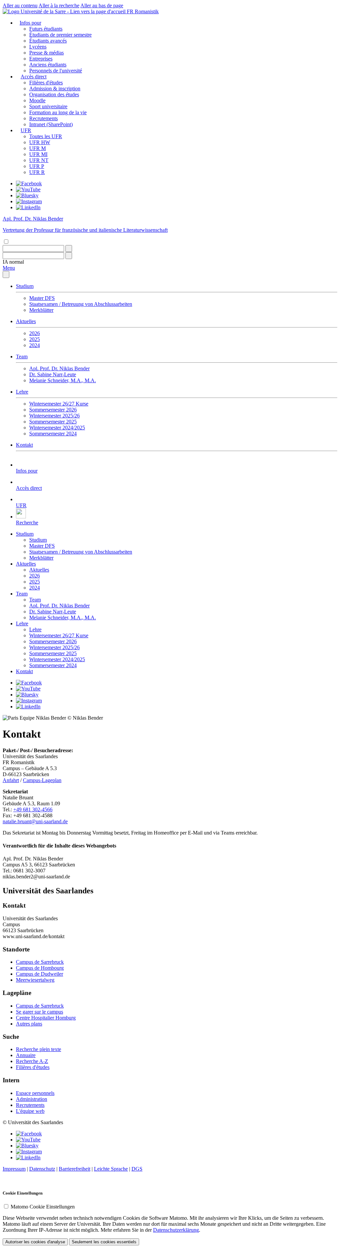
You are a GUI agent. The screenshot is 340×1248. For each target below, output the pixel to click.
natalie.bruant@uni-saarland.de (35, 821)
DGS (136, 1169)
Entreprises (40, 58)
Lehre (22, 392)
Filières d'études (46, 82)
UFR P (36, 166)
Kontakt (24, 445)
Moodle (37, 100)
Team (22, 356)
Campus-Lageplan (42, 780)
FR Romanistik (143, 11)
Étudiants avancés (48, 41)
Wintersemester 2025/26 (54, 415)
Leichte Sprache (111, 1169)
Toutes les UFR (45, 136)
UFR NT (38, 160)
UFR (26, 130)
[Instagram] (29, 201)
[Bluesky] (27, 195)
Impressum (14, 1169)
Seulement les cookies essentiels (104, 1241)
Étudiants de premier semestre (60, 35)
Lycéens (37, 46)
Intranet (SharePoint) (51, 124)
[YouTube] (28, 189)
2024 (34, 345)
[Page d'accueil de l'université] (65, 11)
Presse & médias (46, 52)
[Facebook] (29, 183)
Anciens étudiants (47, 64)
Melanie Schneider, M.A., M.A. (62, 380)
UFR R (37, 172)
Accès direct (33, 76)
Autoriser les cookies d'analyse (35, 1241)
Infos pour (30, 23)
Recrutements (43, 118)
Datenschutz (42, 1169)
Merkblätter (41, 310)
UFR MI (38, 154)
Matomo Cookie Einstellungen (43, 1206)
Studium (25, 286)
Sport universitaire (48, 106)
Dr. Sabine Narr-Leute (52, 374)
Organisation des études (54, 94)
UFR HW (39, 142)
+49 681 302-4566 (32, 809)
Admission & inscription (54, 88)
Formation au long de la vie (58, 112)
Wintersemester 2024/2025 (57, 427)
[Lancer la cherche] (68, 248)
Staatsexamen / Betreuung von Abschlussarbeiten (80, 304)
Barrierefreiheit (74, 1169)
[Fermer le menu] (6, 274)
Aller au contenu (20, 5)
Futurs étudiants (45, 29)
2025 (34, 339)
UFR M (37, 148)
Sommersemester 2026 (53, 409)
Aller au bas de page (101, 5)
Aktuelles (26, 321)
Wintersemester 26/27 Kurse (58, 403)
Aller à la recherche (59, 5)
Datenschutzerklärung (176, 1230)
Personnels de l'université (55, 70)
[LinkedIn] (28, 207)
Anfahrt (11, 780)
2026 (34, 333)
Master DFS (42, 298)
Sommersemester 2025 (53, 421)
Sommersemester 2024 (53, 433)
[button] (13, 262)
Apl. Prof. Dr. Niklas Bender (59, 368)
